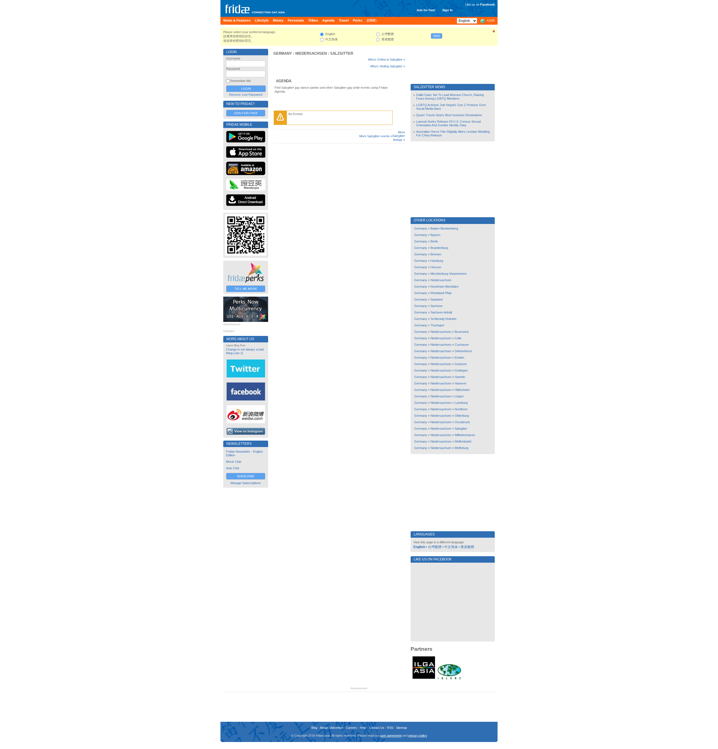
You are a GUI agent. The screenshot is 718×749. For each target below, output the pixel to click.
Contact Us (376, 727)
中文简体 (451, 547)
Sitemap (401, 727)
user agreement (391, 735)
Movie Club (233, 461)
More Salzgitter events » (375, 136)
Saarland (437, 299)
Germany (282, 53)
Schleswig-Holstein (443, 318)
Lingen (459, 396)
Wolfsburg (461, 448)
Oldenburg (462, 415)
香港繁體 (467, 547)
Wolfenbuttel (463, 441)
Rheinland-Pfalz (441, 293)
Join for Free (246, 113)
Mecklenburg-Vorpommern (449, 273)
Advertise (336, 727)
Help (363, 727)
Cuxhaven (462, 344)
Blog (314, 727)
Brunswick (462, 331)
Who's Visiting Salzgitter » (387, 66)
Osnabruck (462, 422)
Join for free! (425, 10)
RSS (390, 727)
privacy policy (417, 735)
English (419, 547)
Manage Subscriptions (246, 483)
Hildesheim (462, 389)
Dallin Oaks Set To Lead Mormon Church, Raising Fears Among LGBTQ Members (450, 96)
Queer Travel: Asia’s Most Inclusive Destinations (449, 115)
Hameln (460, 377)
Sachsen (437, 306)
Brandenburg (439, 247)
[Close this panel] (494, 32)
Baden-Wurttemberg (444, 228)
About (324, 727)
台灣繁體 (434, 547)
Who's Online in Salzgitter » (386, 59)
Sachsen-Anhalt (441, 312)
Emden (459, 357)
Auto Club (232, 468)
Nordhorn (461, 409)
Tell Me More (245, 288)
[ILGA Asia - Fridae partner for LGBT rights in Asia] (423, 679)
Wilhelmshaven (465, 435)
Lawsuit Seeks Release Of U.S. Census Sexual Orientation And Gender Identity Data (448, 123)
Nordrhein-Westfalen (445, 286)
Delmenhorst (463, 351)
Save (436, 36)
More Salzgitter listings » (398, 135)
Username (233, 58)
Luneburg (461, 402)
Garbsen (461, 364)
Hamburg (437, 260)
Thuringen (437, 325)
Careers (351, 727)
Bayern (435, 235)
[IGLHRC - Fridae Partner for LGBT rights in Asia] (449, 679)
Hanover (460, 383)
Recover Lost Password (245, 94)
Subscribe (245, 476)
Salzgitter (341, 53)
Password (233, 68)
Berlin (434, 241)
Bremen (436, 254)
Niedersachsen (311, 53)
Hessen (436, 267)
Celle (458, 338)
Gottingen (461, 370)
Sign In (447, 10)
